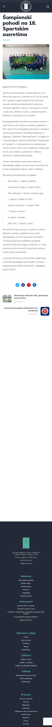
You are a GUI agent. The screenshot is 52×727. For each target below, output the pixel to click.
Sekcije (26, 647)
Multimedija (26, 682)
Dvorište (26, 724)
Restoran (26, 718)
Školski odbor (26, 583)
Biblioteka (26, 705)
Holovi (26, 721)
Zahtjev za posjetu (26, 663)
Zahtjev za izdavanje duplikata (26, 666)
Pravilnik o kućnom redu (26, 609)
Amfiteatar (26, 708)
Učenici (26, 637)
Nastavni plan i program (26, 606)
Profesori (26, 590)
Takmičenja (26, 650)
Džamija (26, 702)
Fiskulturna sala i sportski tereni (26, 711)
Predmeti (26, 643)
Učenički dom (26, 715)
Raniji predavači (26, 596)
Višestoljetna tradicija (26, 580)
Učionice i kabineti (25, 699)
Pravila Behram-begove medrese (26, 617)
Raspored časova (26, 620)
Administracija (26, 587)
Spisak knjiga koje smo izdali (26, 675)
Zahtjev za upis (26, 659)
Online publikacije (26, 679)
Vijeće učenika (26, 640)
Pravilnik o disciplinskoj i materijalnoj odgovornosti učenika (26, 613)
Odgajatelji (26, 593)
